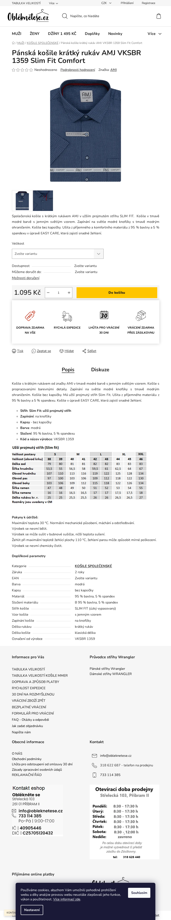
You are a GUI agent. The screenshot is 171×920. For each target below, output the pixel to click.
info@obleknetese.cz (115, 755)
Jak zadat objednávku (27, 726)
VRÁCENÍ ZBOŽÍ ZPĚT (28, 700)
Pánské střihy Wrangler (107, 669)
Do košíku (116, 292)
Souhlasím (139, 893)
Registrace (148, 3)
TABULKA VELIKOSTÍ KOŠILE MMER (40, 675)
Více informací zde (66, 899)
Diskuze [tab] (100, 369)
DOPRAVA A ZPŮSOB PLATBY (35, 682)
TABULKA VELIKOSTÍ (26, 3)
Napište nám (21, 732)
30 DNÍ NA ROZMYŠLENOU (33, 694)
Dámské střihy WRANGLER (111, 674)
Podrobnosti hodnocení (77, 70)
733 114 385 (110, 775)
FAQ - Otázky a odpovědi (30, 719)
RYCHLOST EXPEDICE (28, 688)
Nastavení (32, 910)
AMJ (113, 70)
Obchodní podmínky (26, 759)
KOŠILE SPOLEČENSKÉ (93, 566)
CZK (104, 3)
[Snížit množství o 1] (48, 292)
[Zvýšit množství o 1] (69, 292)
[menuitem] (16, 34)
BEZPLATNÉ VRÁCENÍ (29, 707)
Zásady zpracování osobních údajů (37, 770)
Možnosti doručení (25, 278)
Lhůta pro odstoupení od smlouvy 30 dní (42, 764)
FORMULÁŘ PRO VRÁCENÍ (33, 713)
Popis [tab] (68, 369)
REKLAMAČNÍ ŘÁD (27, 775)
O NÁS (17, 754)
